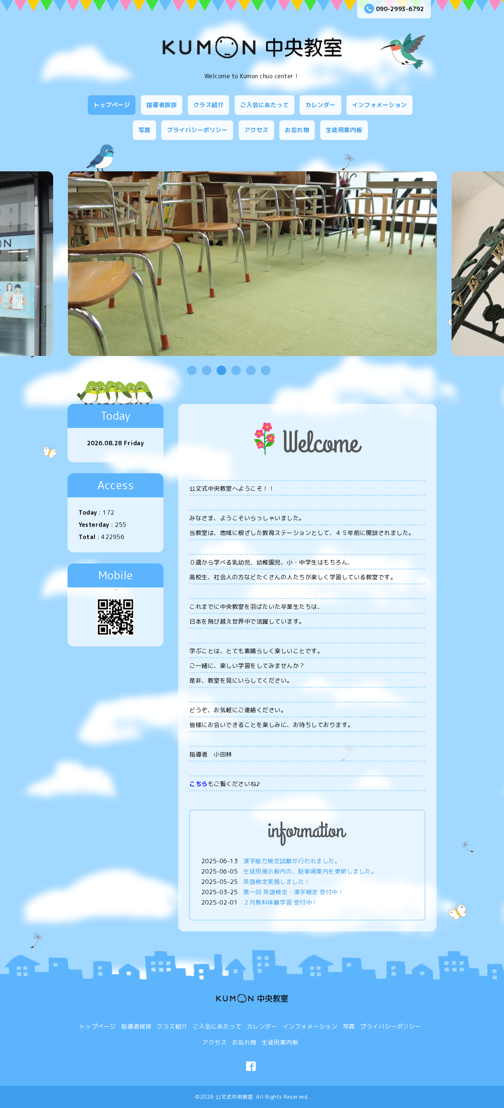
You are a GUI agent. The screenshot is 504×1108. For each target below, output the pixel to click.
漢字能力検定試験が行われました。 (292, 861)
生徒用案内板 (344, 130)
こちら (198, 784)
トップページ (111, 105)
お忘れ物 (297, 130)
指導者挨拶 (161, 105)
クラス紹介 (208, 105)
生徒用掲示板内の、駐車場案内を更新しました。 (310, 871)
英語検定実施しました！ (276, 882)
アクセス (256, 130)
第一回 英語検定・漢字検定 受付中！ (293, 892)
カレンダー (320, 105)
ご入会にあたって (264, 105)
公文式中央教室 (234, 1096)
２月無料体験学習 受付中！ (280, 902)
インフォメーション (379, 105)
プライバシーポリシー (197, 130)
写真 (144, 130)
